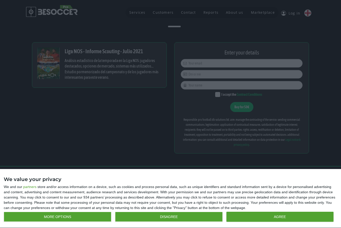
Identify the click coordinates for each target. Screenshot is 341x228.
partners (29, 186)
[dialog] (170, 198)
